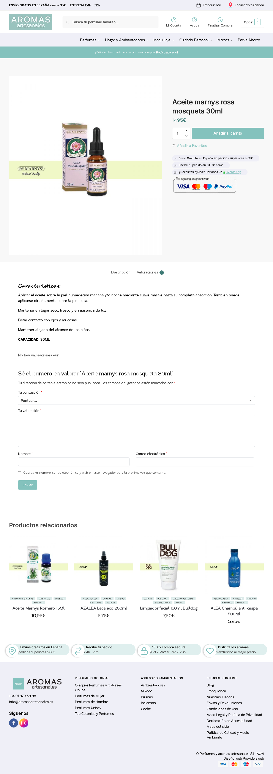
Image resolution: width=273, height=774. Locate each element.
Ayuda (194, 25)
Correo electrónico (151, 454)
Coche (146, 709)
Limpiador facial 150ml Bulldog (169, 608)
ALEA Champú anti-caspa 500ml (234, 611)
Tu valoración (29, 411)
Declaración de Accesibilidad (229, 721)
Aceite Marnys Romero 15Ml (39, 608)
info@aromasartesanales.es (31, 702)
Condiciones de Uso (222, 709)
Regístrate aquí (167, 52)
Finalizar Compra (220, 25)
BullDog (162, 599)
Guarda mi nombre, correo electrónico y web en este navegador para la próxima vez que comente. (94, 473)
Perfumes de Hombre (91, 702)
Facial (179, 603)
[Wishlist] (61, 557)
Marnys (38, 603)
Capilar (107, 599)
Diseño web (233, 758)
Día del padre (162, 603)
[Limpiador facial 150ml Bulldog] (169, 565)
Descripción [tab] (121, 272)
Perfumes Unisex (88, 708)
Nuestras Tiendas (220, 697)
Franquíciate (216, 691)
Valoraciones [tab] (150, 272)
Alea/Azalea (90, 599)
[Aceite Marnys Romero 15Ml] (38, 565)
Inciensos (148, 703)
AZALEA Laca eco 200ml (103, 608)
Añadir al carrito (227, 133)
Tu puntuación (30, 392)
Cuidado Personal (22, 599)
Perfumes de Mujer (89, 696)
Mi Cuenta (173, 25)
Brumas (147, 697)
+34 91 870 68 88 (22, 696)
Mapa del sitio (218, 727)
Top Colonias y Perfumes (94, 714)
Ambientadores (153, 685)
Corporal (44, 599)
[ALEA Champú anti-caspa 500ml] (234, 565)
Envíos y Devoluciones (224, 703)
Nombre (25, 454)
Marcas (59, 599)
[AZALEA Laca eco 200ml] (103, 565)
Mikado (146, 691)
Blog (210, 685)
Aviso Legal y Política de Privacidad (234, 715)
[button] (252, 22)
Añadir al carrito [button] (38, 625)
